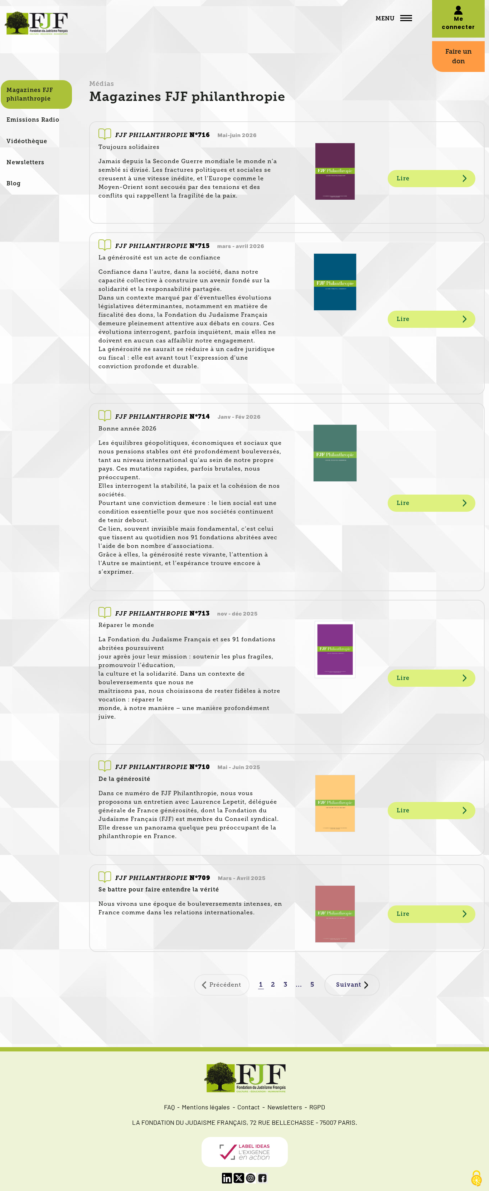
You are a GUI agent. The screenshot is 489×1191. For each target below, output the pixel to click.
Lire (403, 178)
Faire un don (458, 56)
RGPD (317, 1108)
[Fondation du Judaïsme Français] (36, 24)
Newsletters (25, 162)
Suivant (348, 984)
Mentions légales (206, 1108)
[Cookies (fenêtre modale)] (476, 1179)
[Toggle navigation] (406, 19)
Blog (13, 183)
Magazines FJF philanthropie (29, 94)
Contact (248, 1108)
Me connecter (458, 23)
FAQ (169, 1108)
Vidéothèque (26, 141)
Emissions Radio (32, 119)
